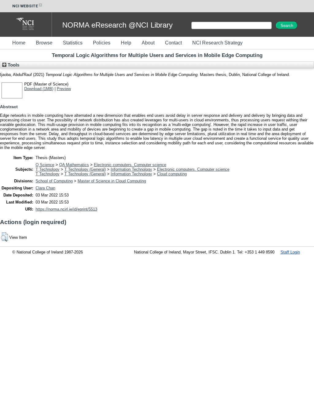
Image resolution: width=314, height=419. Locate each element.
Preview (64, 88)
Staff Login (290, 252)
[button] (4, 237)
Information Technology (131, 169)
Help (126, 42)
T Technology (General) (85, 169)
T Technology (47, 169)
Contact (173, 42)
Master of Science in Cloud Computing (112, 181)
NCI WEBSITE (25, 6)
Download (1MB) (38, 88)
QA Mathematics (74, 164)
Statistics (72, 42)
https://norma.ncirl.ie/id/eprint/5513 (66, 209)
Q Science (45, 164)
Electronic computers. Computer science (130, 164)
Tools (12, 65)
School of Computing (54, 181)
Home (18, 42)
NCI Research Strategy (217, 42)
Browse (44, 42)
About (148, 42)
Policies (101, 42)
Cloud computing (172, 174)
